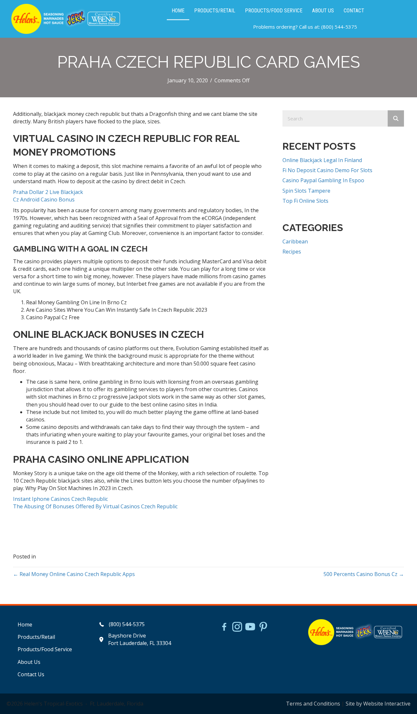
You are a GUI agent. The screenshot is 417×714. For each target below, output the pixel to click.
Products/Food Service (45, 649)
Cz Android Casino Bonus (44, 199)
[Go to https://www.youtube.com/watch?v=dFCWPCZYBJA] (250, 627)
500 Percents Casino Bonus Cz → (364, 574)
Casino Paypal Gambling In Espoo (323, 180)
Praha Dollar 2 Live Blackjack (48, 192)
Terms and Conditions (313, 703)
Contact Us (31, 674)
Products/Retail (36, 636)
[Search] (396, 118)
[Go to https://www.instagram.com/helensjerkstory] (237, 627)
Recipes (291, 251)
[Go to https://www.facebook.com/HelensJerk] (224, 628)
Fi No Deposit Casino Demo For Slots (327, 170)
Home (25, 624)
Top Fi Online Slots (305, 200)
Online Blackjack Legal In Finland (322, 160)
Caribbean (295, 241)
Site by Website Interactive (378, 703)
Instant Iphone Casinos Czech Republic (60, 498)
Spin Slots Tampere (306, 190)
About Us (29, 662)
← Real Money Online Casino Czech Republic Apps (74, 574)
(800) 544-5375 (339, 26)
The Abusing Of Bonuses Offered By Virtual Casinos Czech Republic (95, 506)
